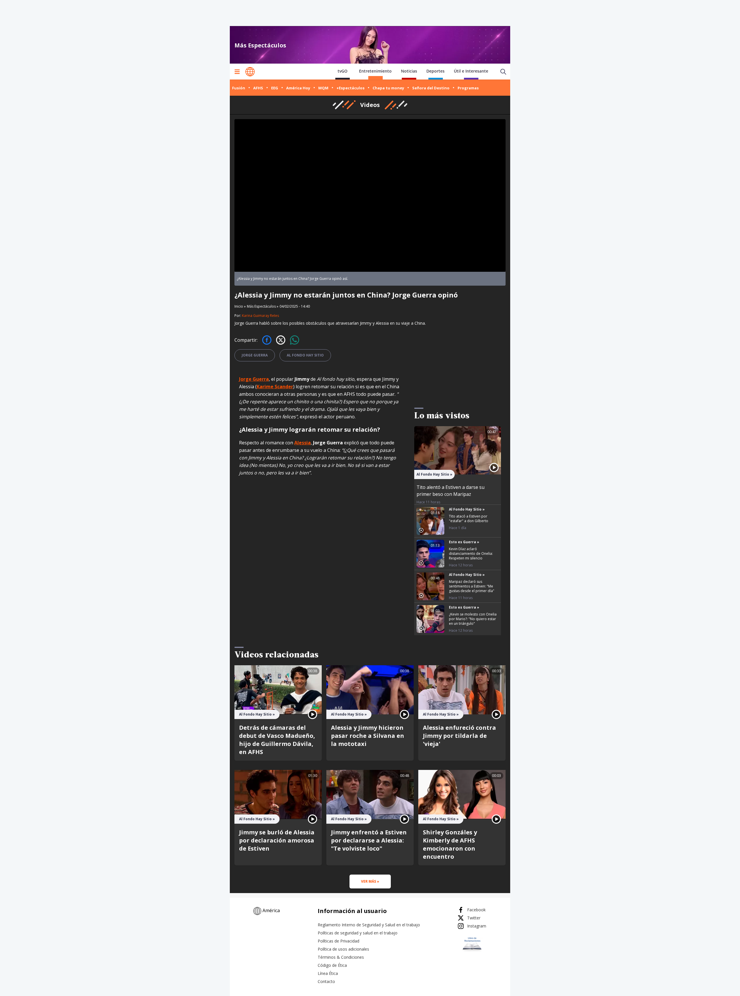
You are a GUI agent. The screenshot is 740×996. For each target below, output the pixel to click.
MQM (323, 87)
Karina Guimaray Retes (260, 315)
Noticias (409, 71)
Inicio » (240, 306)
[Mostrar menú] (237, 71)
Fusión (238, 87)
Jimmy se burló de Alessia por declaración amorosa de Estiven (276, 840)
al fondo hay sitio (305, 355)
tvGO (342, 71)
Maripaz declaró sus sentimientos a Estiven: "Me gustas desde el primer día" (471, 586)
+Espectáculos (350, 87)
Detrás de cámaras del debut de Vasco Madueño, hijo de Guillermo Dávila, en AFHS (277, 740)
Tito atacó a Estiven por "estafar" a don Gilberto (468, 518)
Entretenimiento (375, 71)
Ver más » (370, 881)
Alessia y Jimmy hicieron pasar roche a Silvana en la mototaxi (367, 736)
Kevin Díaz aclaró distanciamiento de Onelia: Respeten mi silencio (471, 553)
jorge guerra (255, 355)
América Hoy (298, 87)
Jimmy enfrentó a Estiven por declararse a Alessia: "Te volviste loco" (369, 840)
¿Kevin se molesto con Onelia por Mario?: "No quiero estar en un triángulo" (473, 619)
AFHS (258, 87)
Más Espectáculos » (262, 306)
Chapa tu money (388, 87)
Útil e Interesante (471, 71)
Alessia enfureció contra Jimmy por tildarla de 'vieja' (459, 736)
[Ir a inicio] (250, 71)
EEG (274, 87)
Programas (468, 87)
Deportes (435, 71)
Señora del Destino (430, 87)
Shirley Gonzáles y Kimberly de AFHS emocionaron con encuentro (450, 844)
